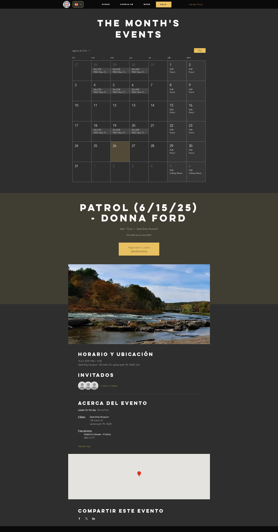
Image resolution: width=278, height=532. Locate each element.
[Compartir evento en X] (86, 518)
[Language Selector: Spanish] (78, 4)
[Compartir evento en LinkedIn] (93, 518)
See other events (139, 251)
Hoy (200, 50)
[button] (82, 70)
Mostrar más (84, 446)
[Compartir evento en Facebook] (79, 518)
